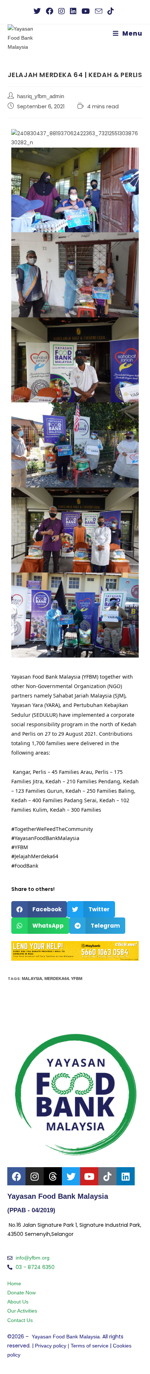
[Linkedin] (126, 1176)
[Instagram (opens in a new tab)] (61, 11)
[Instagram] (34, 1176)
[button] (39, 909)
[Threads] (53, 1176)
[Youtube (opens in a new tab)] (85, 11)
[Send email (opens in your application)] (98, 11)
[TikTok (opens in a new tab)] (111, 11)
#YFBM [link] (19, 847)
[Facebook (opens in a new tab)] (49, 11)
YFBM (76, 978)
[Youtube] (89, 1176)
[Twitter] (71, 1176)
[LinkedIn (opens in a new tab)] (73, 11)
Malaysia (32, 978)
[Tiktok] (107, 1176)
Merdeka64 (56, 978)
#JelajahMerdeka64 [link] (34, 856)
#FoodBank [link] (24, 865)
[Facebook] (16, 1176)
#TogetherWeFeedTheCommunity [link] (52, 828)
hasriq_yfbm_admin (40, 96)
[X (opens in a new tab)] (38, 11)
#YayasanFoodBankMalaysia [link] (45, 838)
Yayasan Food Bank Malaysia (66, 1336)
